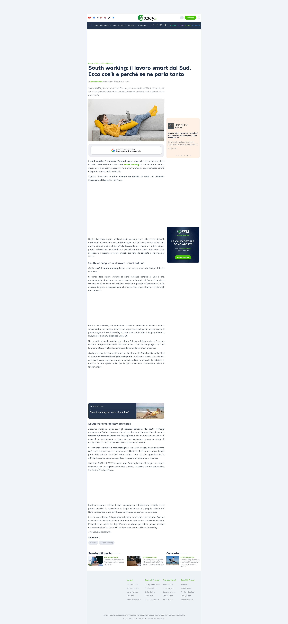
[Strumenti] (161, 25)
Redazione (184, 585)
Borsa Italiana (168, 585)
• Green (188, 25)
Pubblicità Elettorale (134, 599)
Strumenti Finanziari (152, 580)
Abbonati (190, 18)
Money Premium (132, 588)
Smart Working (107, 543)
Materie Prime (168, 596)
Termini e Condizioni (188, 592)
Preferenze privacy (187, 599)
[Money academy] (157, 25)
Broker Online (150, 592)
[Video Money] (165, 25)
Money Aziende (132, 592)
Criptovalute (149, 596)
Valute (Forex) (168, 599)
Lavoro (93, 543)
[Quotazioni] (153, 25)
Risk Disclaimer (186, 588)
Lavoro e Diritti (93, 63)
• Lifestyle (196, 25)
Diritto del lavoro (106, 63)
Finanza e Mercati (169, 580)
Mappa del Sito (132, 585)
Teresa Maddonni (96, 82)
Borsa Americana (169, 592)
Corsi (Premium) (150, 588)
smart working (131, 164)
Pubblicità (130, 596)
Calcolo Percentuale (152, 599)
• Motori (173, 25)
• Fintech (181, 25)
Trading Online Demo (152, 585)
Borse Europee (168, 588)
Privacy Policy (186, 596)
